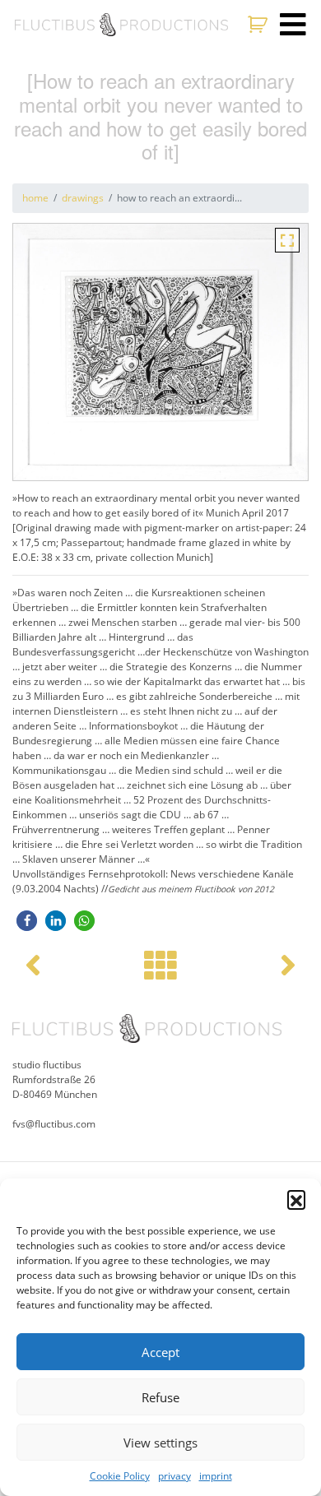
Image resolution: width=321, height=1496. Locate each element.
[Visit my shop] (260, 24)
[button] (296, 1199)
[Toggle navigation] (293, 24)
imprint (215, 1476)
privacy (174, 1476)
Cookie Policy (120, 1476)
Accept (160, 1352)
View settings (160, 1442)
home (35, 198)
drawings (83, 198)
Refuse (160, 1397)
